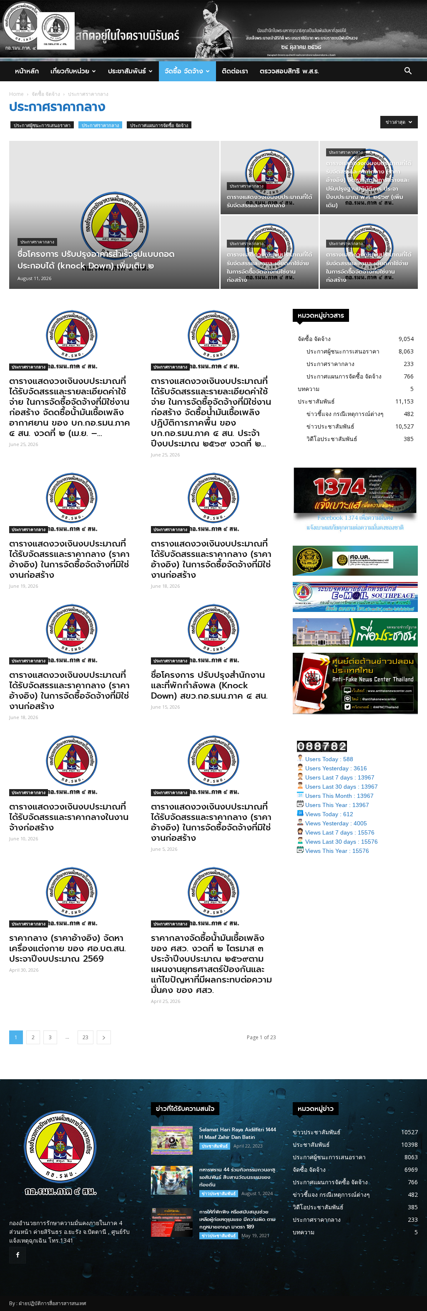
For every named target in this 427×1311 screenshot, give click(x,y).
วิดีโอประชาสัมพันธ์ (331, 439)
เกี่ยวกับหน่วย (69, 71)
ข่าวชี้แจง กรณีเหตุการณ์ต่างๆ (345, 414)
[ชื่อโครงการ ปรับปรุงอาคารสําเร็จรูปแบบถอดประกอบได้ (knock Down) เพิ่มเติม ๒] (114, 232)
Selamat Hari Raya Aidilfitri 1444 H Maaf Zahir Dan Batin (237, 1133)
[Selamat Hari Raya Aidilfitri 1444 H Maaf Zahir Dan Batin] (172, 1140)
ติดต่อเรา (235, 71)
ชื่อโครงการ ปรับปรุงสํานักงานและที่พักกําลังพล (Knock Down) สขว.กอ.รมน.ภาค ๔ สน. (209, 685)
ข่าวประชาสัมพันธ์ (330, 426)
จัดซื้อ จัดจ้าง (184, 71)
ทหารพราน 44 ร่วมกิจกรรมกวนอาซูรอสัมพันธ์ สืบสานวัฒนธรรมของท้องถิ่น (237, 1177)
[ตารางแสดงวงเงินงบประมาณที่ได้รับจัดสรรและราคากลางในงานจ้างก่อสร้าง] (71, 765)
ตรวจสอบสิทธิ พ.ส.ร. (289, 71)
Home (16, 94)
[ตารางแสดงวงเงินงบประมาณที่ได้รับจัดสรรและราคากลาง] (270, 177)
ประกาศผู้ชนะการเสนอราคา (42, 125)
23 (85, 1037)
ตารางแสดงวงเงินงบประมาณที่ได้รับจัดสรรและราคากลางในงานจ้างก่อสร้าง (68, 817)
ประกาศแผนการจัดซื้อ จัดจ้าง (159, 125)
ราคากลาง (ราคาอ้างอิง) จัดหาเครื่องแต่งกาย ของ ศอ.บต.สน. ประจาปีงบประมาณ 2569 (67, 948)
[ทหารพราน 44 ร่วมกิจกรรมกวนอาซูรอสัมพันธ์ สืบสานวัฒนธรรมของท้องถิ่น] (172, 1180)
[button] (408, 72)
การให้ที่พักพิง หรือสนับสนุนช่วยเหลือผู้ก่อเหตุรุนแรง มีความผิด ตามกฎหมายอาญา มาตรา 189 (237, 1219)
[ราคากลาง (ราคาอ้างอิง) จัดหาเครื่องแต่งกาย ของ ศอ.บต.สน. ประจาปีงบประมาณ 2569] (71, 896)
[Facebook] (17, 1255)
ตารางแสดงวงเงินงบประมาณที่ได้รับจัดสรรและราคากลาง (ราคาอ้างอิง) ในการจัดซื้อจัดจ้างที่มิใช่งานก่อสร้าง (69, 559)
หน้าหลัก (27, 71)
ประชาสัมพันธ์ (127, 71)
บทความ (308, 389)
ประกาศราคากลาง (100, 125)
